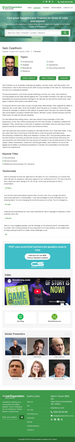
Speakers (37, 8)
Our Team (30, 410)
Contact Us (68, 8)
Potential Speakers (33, 426)
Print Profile (48, 78)
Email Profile (29, 78)
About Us (30, 402)
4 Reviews (37, 51)
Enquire (64, 78)
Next (69, 334)
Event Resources (32, 414)
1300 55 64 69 (66, 2)
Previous (66, 334)
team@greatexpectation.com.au (63, 416)
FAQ (28, 406)
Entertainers (56, 8)
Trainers (46, 8)
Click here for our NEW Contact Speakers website (37, 256)
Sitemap (29, 422)
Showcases (30, 418)
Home (29, 8)
